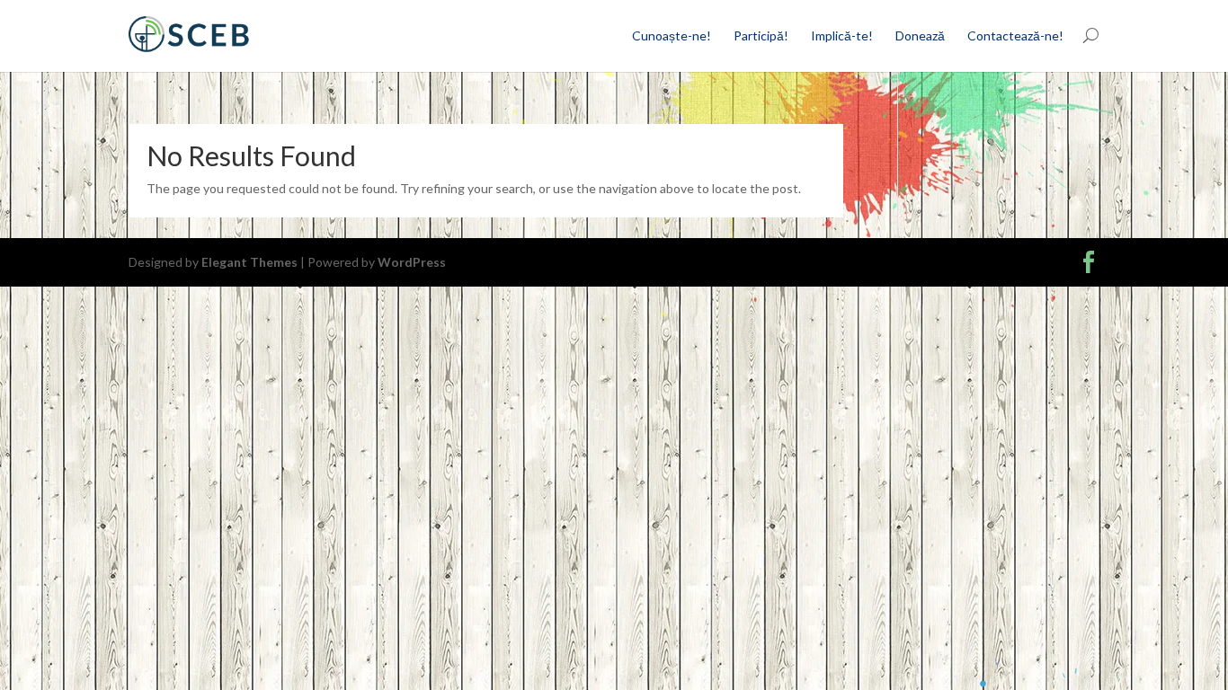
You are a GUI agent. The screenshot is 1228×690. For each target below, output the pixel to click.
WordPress (412, 262)
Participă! (761, 35)
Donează (920, 35)
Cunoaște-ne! (671, 35)
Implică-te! (842, 35)
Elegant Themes (249, 262)
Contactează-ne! (1015, 35)
